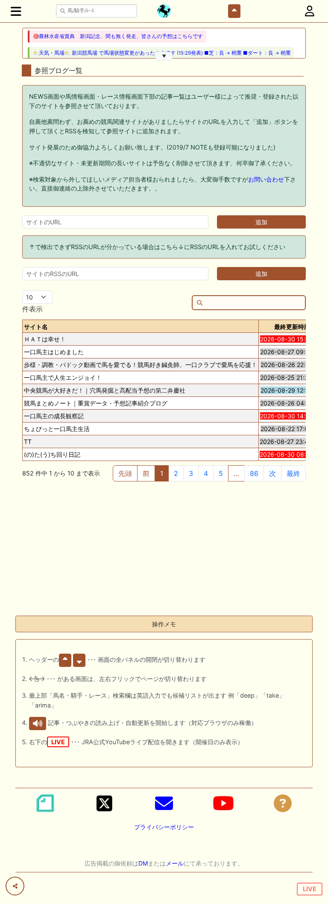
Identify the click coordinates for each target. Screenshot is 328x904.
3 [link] (191, 473)
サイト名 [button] (36, 326)
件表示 (32, 309)
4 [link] (206, 473)
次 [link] (272, 473)
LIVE (309, 888)
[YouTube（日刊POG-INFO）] (223, 803)
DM (143, 863)
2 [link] (176, 473)
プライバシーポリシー (164, 827)
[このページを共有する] (15, 886)
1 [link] (161, 473)
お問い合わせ (266, 179)
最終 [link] (293, 473)
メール (175, 863)
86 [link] (254, 473)
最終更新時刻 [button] (292, 326)
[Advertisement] (164, 549)
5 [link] (221, 473)
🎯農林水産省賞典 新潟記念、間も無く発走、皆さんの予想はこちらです (118, 36)
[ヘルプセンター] (283, 803)
